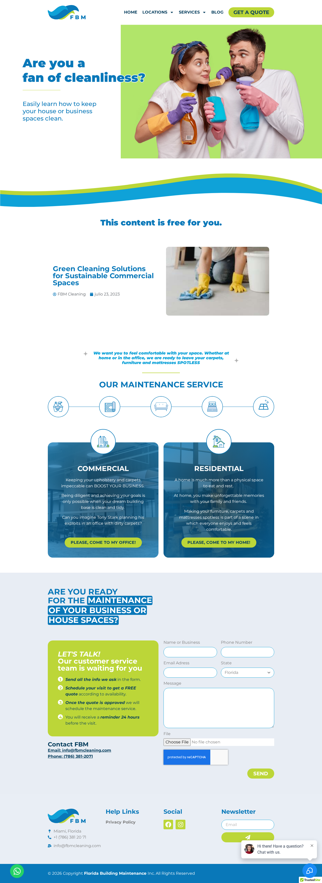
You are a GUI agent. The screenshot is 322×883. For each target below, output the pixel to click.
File (167, 734)
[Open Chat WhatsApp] (17, 871)
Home (130, 12)
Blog (217, 12)
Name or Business (182, 642)
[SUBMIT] (247, 837)
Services (189, 12)
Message (172, 683)
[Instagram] (180, 824)
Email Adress (176, 663)
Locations (154, 12)
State (226, 663)
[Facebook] (168, 824)
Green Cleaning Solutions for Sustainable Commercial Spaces (103, 275)
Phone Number (236, 642)
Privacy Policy (121, 822)
